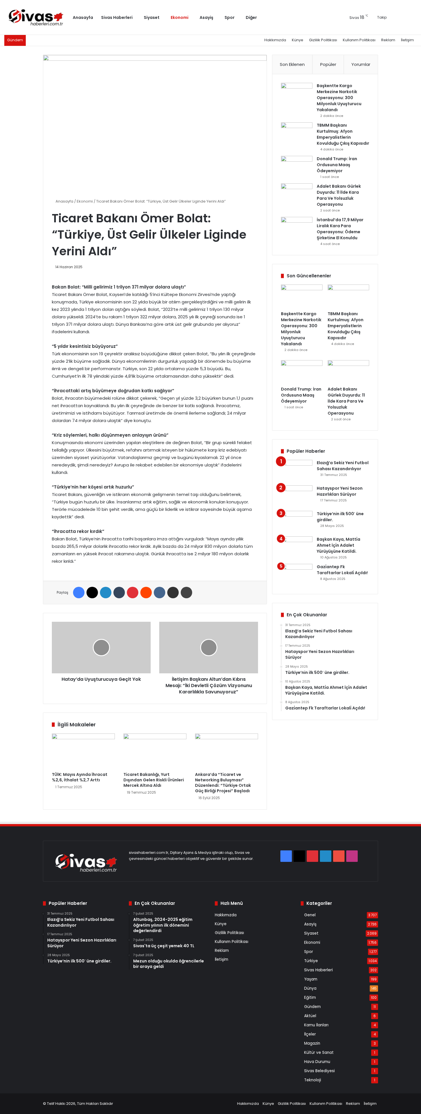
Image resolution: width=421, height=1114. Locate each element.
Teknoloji (312, 1080)
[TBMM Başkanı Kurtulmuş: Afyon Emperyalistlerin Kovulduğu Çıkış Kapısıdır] (296, 133)
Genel (310, 915)
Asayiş (206, 17)
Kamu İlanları (316, 1025)
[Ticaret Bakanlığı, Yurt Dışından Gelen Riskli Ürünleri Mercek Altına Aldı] (154, 751)
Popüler (328, 64)
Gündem (312, 1006)
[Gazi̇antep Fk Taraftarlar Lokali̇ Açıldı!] (296, 574)
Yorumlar (360, 64)
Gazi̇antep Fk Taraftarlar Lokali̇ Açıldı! (342, 570)
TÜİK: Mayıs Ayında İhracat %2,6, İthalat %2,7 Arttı (79, 777)
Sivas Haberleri (117, 17)
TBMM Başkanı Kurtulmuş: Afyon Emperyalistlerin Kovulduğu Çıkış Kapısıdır (343, 134)
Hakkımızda (275, 40)
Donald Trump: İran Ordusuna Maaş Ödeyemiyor (337, 165)
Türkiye (311, 961)
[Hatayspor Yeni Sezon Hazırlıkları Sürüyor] (296, 496)
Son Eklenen (292, 64)
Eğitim (310, 997)
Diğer (251, 17)
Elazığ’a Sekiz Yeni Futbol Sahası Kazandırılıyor (343, 466)
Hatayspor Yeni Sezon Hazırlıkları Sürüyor (340, 491)
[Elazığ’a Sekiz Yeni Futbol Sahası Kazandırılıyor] (296, 470)
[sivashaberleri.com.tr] (36, 17)
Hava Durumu (317, 1061)
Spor (230, 17)
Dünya (310, 988)
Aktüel (310, 1016)
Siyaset (152, 17)
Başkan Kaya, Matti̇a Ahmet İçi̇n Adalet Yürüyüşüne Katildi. (338, 545)
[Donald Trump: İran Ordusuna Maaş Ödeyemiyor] (296, 166)
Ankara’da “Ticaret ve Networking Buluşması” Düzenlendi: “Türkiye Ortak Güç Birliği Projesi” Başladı (223, 783)
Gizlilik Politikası (323, 40)
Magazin (312, 1043)
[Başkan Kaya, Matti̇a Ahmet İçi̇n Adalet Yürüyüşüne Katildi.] (296, 547)
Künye (297, 40)
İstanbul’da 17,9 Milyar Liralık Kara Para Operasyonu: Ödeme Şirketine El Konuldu (340, 229)
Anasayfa (83, 17)
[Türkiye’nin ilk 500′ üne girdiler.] (296, 521)
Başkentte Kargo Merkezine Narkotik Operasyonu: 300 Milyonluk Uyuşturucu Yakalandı (339, 98)
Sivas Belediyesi (319, 1071)
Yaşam (310, 979)
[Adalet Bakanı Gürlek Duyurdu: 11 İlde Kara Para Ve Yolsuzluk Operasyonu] (296, 194)
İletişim (407, 40)
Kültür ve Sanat (319, 1052)
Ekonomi (179, 17)
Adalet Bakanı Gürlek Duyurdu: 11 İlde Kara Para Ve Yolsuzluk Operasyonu (339, 195)
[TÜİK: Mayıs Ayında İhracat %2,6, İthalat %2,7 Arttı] (83, 751)
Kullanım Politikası (359, 40)
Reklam (388, 40)
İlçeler (310, 1034)
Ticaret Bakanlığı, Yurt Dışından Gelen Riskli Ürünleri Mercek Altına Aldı (153, 780)
